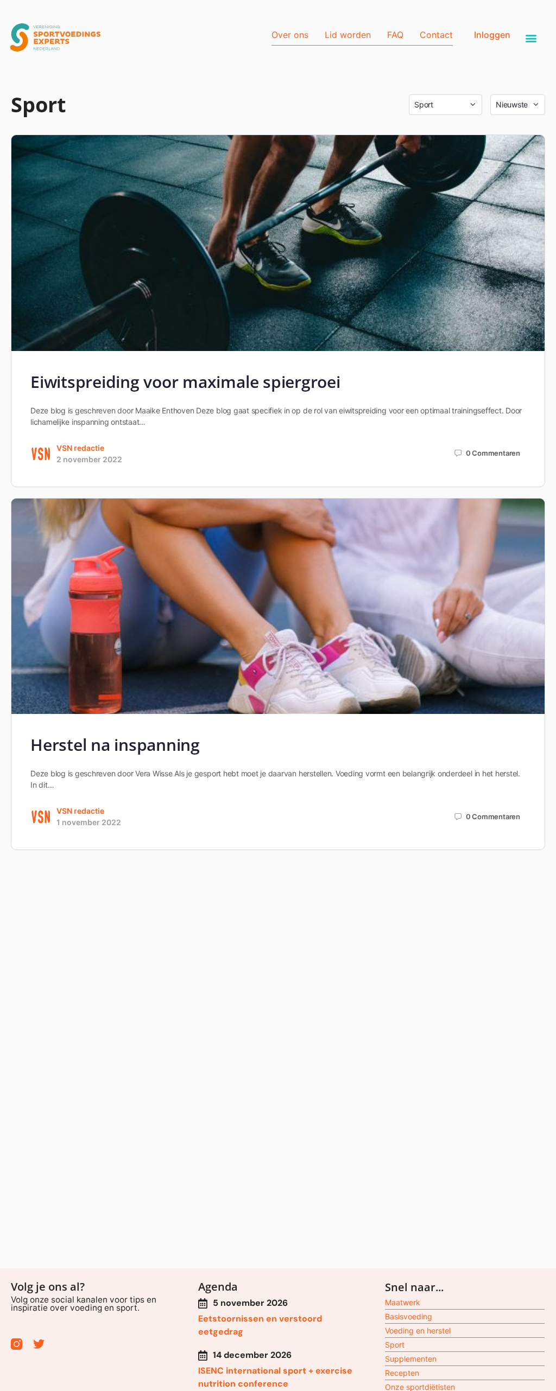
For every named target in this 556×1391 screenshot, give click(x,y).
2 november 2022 (89, 459)
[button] (531, 38)
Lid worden (348, 34)
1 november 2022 (88, 822)
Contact (436, 34)
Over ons (289, 34)
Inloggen (492, 34)
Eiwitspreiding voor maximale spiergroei (185, 382)
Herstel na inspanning (115, 744)
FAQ (395, 34)
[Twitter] (39, 1344)
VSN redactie (80, 447)
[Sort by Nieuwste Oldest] (517, 104)
